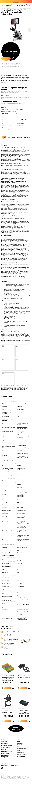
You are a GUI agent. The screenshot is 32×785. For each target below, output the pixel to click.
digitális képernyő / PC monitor (22, 427)
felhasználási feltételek (20, 744)
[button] (19, 5)
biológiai (19, 423)
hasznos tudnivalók (21, 748)
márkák (18, 750)
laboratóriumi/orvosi (22, 547)
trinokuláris (19, 427)
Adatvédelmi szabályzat (7, 783)
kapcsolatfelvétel (21, 756)
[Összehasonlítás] (24, 5)
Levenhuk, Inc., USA (22, 119)
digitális (19, 424)
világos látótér (20, 552)
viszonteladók (20, 752)
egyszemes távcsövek (7, 751)
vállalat (18, 741)
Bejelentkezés (6, 58)
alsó (18, 550)
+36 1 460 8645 (5, 763)
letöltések (19, 137)
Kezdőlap (4, 8)
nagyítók (3, 749)
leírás (3, 137)
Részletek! (16, 2)
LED (18, 502)
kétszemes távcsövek (6, 745)
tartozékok (26, 137)
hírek (18, 746)
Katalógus (11, 8)
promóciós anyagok (22, 754)
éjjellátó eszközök (5, 753)
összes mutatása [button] (16, 728)
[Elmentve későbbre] (22, 5)
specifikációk (11, 137)
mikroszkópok (4, 743)
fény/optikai (24, 423)
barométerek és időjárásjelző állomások (5, 757)
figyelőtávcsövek (5, 747)
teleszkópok (4, 741)
